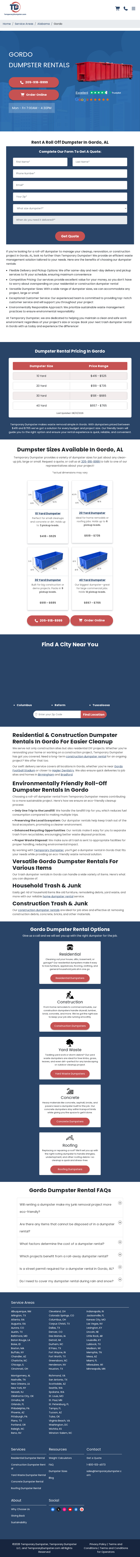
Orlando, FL (17, 1404)
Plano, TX (16, 1420)
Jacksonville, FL (95, 1315)
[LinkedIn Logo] (76, 1509)
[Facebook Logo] (53, 1509)
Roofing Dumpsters (70, 1169)
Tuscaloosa (101, 705)
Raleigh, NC (17, 1429)
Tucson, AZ (55, 1412)
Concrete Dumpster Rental (27, 1481)
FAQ (51, 1464)
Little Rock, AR (95, 1336)
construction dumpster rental (86, 756)
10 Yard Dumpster (48, 513)
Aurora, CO (17, 1328)
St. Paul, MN (55, 1400)
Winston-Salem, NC (60, 1433)
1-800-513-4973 (96, 1464)
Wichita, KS (55, 1429)
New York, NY (18, 1388)
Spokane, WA (56, 1392)
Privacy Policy (98, 1544)
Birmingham (46, 775)
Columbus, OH (57, 1319)
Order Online (36, 95)
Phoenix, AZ (17, 1412)
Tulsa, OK (54, 1416)
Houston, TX (56, 1368)
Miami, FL (92, 1360)
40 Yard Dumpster (92, 580)
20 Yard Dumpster (92, 513)
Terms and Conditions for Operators (112, 1550)
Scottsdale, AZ (57, 1383)
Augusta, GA (18, 1323)
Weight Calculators (60, 1458)
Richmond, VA (57, 1375)
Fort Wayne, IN (57, 1352)
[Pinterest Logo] (82, 1509)
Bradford (67, 775)
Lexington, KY (94, 1328)
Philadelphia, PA (20, 1408)
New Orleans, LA (20, 1383)
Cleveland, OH (57, 1311)
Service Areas (24, 24)
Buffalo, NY (17, 1352)
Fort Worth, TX (57, 1356)
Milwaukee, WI (95, 1364)
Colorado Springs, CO (61, 1315)
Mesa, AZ (92, 1356)
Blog (51, 1478)
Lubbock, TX (94, 1344)
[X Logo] (58, 1509)
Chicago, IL (17, 1364)
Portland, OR (18, 1424)
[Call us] (125, 8)
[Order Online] (118, 8)
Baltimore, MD (19, 1336)
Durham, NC (56, 1344)
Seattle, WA (55, 1388)
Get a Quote (94, 1458)
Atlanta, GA (17, 1319)
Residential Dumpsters (70, 978)
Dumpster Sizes (58, 1471)
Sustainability (19, 1522)
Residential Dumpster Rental (28, 1458)
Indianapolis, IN (95, 1311)
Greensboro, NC (58, 1360)
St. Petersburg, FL (59, 1404)
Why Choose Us (20, 1509)
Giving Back (18, 1515)
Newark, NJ (17, 1392)
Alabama (43, 24)
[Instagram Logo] (64, 1509)
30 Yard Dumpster (48, 580)
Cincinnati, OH (19, 1368)
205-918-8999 (36, 82)
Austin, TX (17, 1332)
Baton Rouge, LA (20, 1340)
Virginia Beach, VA (59, 1420)
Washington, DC (58, 1424)
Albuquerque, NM (21, 1311)
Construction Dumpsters (70, 1026)
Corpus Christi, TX (59, 1323)
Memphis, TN (94, 1352)
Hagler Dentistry (63, 770)
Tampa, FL (55, 1408)
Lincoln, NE (93, 1332)
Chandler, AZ (18, 1356)
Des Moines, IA (57, 1336)
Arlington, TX (18, 1315)
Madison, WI (94, 1348)
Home (7, 24)
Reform (60, 705)
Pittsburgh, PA (19, 1416)
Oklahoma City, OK (22, 1396)
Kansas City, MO (96, 1319)
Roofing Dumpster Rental (26, 1488)
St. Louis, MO (56, 1396)
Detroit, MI (55, 1340)
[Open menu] (133, 8)
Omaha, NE (17, 1400)
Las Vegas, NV (95, 1323)
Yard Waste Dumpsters (70, 1073)
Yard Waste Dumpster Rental (28, 1475)
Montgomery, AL (20, 1375)
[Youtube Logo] (70, 1509)
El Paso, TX (55, 1348)
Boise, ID (16, 1344)
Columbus (24, 705)
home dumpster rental (58, 896)
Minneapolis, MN (96, 1368)
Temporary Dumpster (49, 850)
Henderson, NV (57, 1364)
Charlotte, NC (19, 1360)
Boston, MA (17, 1348)
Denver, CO (55, 1332)
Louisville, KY (94, 1340)
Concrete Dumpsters (70, 1121)
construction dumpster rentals (39, 910)
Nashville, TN (18, 1379)
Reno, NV (16, 1433)
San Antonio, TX (58, 1379)
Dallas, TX (54, 1328)
